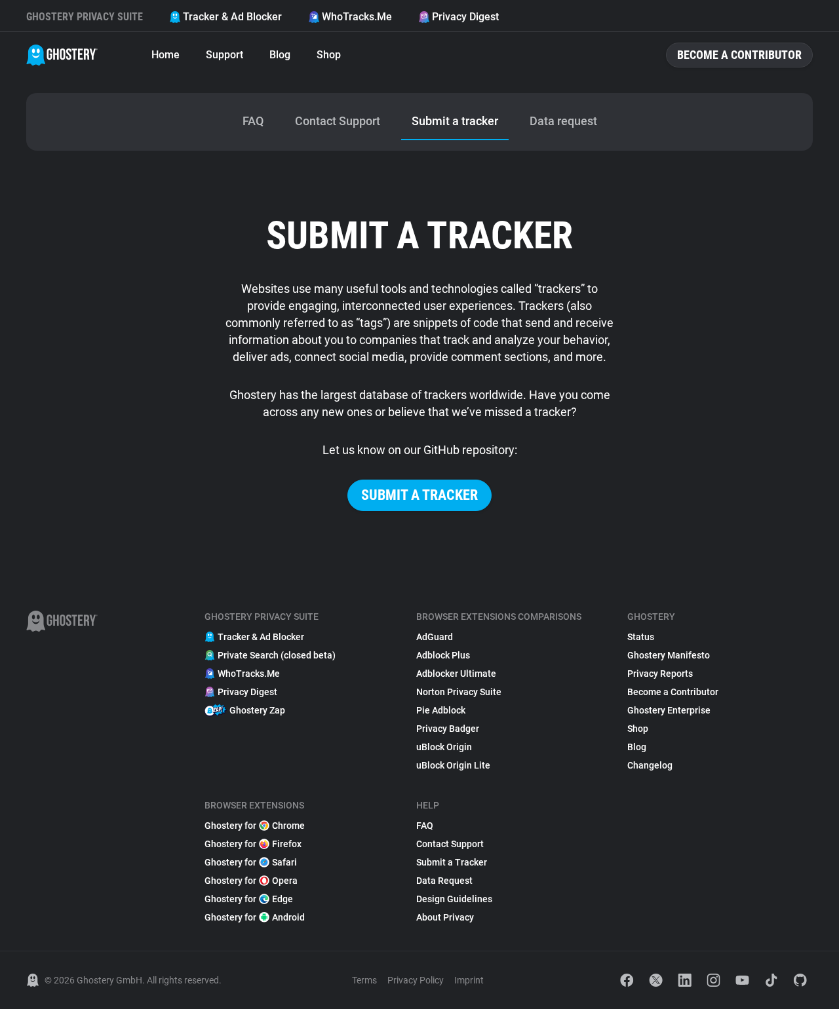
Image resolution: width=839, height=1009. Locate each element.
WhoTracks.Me (357, 16)
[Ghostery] (62, 55)
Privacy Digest (465, 16)
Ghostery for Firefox (253, 844)
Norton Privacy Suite (458, 692)
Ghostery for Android (255, 917)
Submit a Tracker (451, 862)
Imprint (469, 980)
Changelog (650, 765)
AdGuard (434, 637)
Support (224, 54)
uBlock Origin (444, 747)
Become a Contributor (739, 55)
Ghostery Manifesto (668, 655)
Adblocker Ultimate (456, 673)
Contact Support (450, 844)
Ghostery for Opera (251, 880)
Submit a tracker (419, 495)
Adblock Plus (443, 655)
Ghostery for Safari (251, 862)
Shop (329, 54)
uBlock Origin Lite (453, 765)
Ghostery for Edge (249, 899)
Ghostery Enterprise (669, 710)
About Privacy (445, 917)
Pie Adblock (440, 710)
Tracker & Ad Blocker (232, 16)
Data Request (444, 880)
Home (165, 54)
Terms (364, 980)
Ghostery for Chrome (255, 825)
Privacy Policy (415, 980)
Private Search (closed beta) (277, 655)
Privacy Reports (660, 673)
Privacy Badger (447, 728)
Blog (279, 54)
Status (640, 637)
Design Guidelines (454, 899)
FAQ (424, 825)
